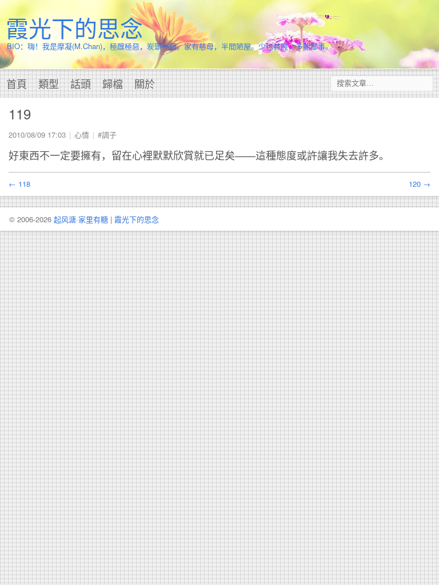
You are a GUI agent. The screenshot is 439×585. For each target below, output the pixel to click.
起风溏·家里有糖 (81, 219)
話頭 (80, 83)
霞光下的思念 (74, 27)
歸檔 (112, 83)
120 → (419, 183)
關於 (144, 83)
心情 (81, 134)
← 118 (19, 183)
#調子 (107, 134)
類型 (48, 83)
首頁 (16, 83)
